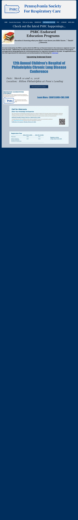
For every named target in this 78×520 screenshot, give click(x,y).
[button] (15, 22)
